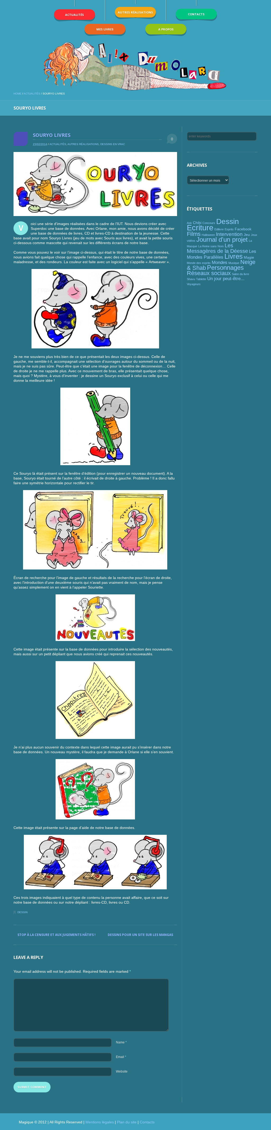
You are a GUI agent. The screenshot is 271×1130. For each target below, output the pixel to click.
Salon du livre (240, 274)
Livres (233, 256)
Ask (189, 223)
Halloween (208, 234)
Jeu (247, 234)
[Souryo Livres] (95, 184)
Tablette (201, 279)
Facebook (243, 229)
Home (17, 93)
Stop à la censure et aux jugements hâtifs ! (56, 934)
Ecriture (200, 227)
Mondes (219, 262)
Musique (233, 262)
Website (122, 1071)
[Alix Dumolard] (135, 66)
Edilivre (219, 229)
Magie (249, 257)
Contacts (147, 1122)
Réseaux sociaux (209, 273)
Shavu (191, 279)
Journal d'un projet (222, 239)
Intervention (229, 234)
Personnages (225, 267)
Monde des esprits (199, 262)
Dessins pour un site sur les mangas (140, 934)
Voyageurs (194, 284)
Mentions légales (99, 1122)
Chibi (197, 223)
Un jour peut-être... (226, 278)
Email (121, 1057)
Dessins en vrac (112, 144)
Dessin (22, 912)
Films (194, 234)
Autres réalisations (83, 144)
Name (121, 1042)
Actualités (32, 93)
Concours (208, 223)
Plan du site (127, 1122)
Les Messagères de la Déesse (217, 248)
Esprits (229, 229)
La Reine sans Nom (211, 246)
